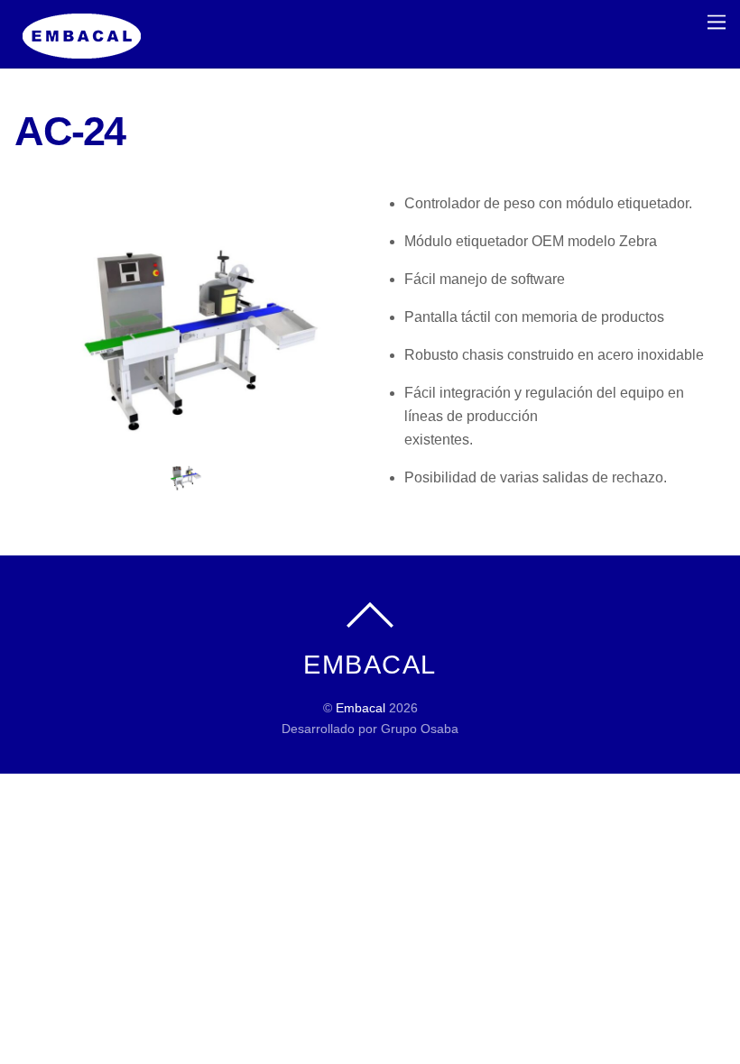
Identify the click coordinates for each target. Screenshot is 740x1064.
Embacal (360, 708)
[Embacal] (82, 49)
